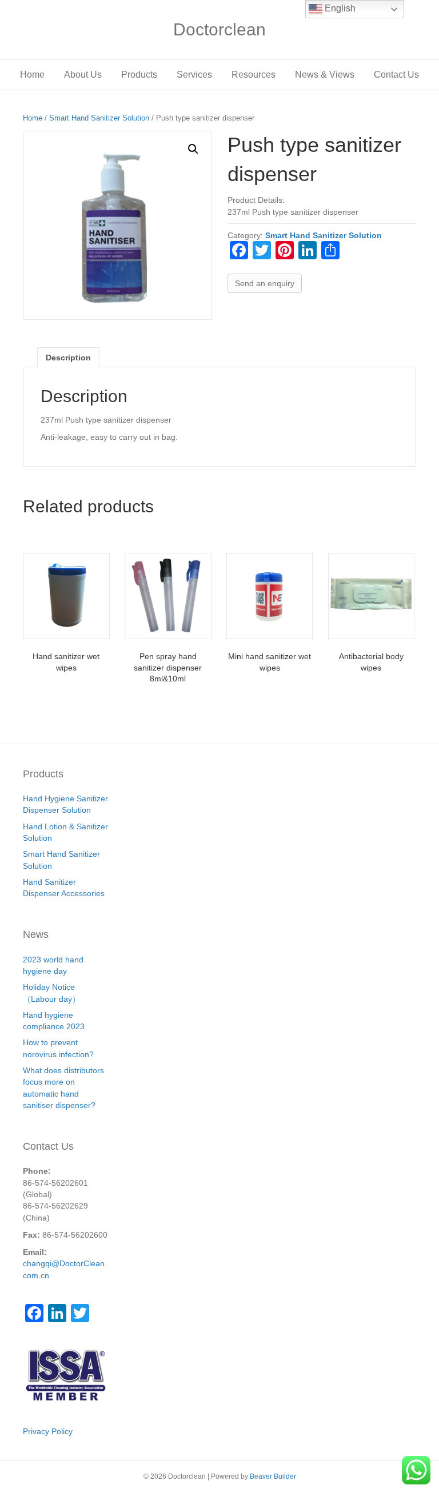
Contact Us (396, 74)
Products (139, 74)
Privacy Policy (48, 1431)
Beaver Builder (273, 1476)
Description (68, 357)
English (339, 8)
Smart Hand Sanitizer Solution (99, 118)
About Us (83, 74)
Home (32, 74)
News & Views (324, 74)
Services (194, 74)
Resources (254, 74)
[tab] (68, 357)
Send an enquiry (264, 283)
